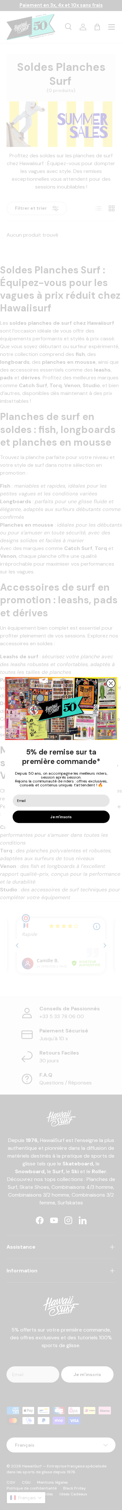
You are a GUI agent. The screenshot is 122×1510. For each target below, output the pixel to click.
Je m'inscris (61, 817)
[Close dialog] (110, 683)
